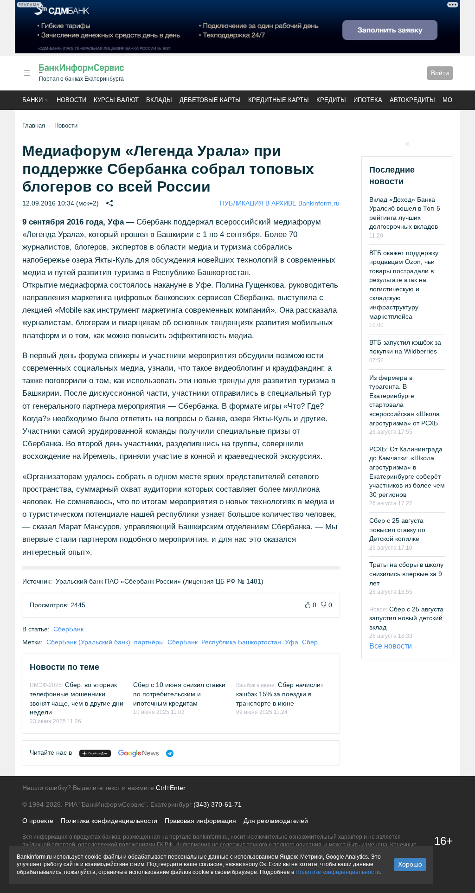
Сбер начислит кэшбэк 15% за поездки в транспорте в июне (279, 694)
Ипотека (367, 99)
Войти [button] (440, 73)
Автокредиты (412, 99)
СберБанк (68, 629)
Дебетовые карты (210, 99)
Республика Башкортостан (241, 642)
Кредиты (331, 99)
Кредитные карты (278, 99)
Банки (32, 99)
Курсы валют (116, 99)
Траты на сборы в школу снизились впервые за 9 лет (406, 573)
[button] (27, 73)
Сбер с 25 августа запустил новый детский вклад (406, 618)
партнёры (149, 642)
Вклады (159, 99)
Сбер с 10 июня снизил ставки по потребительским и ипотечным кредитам (179, 694)
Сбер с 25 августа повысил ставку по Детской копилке (397, 529)
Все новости (390, 646)
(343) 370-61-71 (217, 804)
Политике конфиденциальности (337, 872)
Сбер (310, 642)
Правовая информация (200, 820)
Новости (71, 99)
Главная (33, 125)
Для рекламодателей (276, 820)
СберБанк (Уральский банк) (88, 642)
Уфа (291, 642)
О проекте (37, 820)
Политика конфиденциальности (109, 820)
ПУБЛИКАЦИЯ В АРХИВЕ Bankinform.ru (280, 203)
